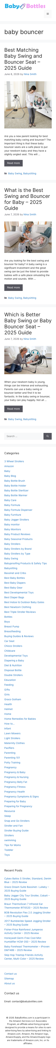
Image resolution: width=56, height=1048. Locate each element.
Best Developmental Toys (19, 592)
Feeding (8, 684)
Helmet (8, 709)
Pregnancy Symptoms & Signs (21, 796)
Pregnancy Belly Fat (15, 782)
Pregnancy (10, 767)
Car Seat (9, 641)
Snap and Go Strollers (17, 820)
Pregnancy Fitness (15, 786)
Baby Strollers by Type (17, 553)
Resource (9, 811)
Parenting (9, 752)
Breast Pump (11, 626)
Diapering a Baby (14, 660)
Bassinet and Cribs (15, 573)
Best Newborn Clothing (17, 607)
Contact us (10, 973)
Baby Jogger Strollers (16, 519)
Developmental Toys (16, 655)
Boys (7, 621)
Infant (7, 728)
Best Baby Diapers (15, 582)
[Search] (48, 436)
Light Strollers (12, 738)
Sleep (7, 816)
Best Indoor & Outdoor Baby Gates (24, 602)
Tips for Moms (12, 845)
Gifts (7, 689)
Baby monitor (12, 524)
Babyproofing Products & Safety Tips (25, 563)
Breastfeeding (12, 631)
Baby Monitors (12, 529)
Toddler (8, 850)
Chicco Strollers (13, 646)
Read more (13, 163)
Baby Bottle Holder (15, 485)
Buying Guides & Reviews (19, 636)
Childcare (9, 650)
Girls (7, 694)
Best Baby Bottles (14, 578)
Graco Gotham (12, 699)
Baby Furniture (12, 514)
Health (8, 704)
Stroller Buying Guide (16, 830)
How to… (9, 723)
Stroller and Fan (13, 825)
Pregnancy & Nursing (16, 777)
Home (7, 714)
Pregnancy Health (14, 791)
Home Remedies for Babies (20, 718)
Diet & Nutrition (13, 665)
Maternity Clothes (14, 743)
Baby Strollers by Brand (18, 548)
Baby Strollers (12, 544)
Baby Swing (15, 173)
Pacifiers (9, 748)
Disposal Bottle (13, 670)
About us (9, 983)
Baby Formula (12, 505)
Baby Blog (10, 475)
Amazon (9, 466)
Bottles (8, 616)
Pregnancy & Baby (14, 772)
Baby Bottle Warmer (15, 495)
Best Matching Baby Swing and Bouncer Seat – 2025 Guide (23, 59)
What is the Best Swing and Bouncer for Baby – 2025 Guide (27, 199)
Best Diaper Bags (14, 597)
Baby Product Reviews (17, 534)
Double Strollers (13, 675)
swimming (10, 840)
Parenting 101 (12, 757)
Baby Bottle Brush (14, 480)
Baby (7, 471)
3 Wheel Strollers (14, 461)
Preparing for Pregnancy (18, 806)
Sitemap (9, 978)
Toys (7, 854)
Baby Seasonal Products (18, 539)
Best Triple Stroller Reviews (20, 612)
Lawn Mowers (12, 733)
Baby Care (10, 500)
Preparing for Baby (15, 801)
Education (10, 680)
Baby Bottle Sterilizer (16, 490)
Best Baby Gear (13, 587)
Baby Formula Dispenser (18, 509)
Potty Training (12, 762)
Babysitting (29, 173)
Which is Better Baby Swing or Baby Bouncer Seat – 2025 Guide (28, 323)
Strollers (9, 835)
